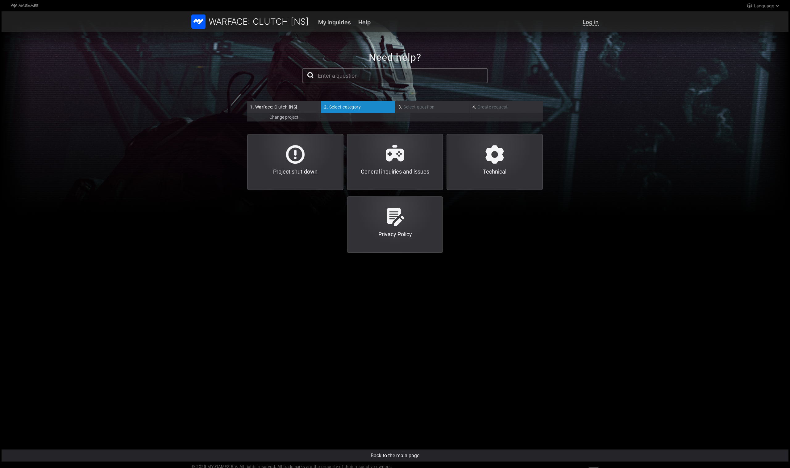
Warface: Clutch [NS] (273, 107)
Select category (342, 107)
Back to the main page (395, 455)
